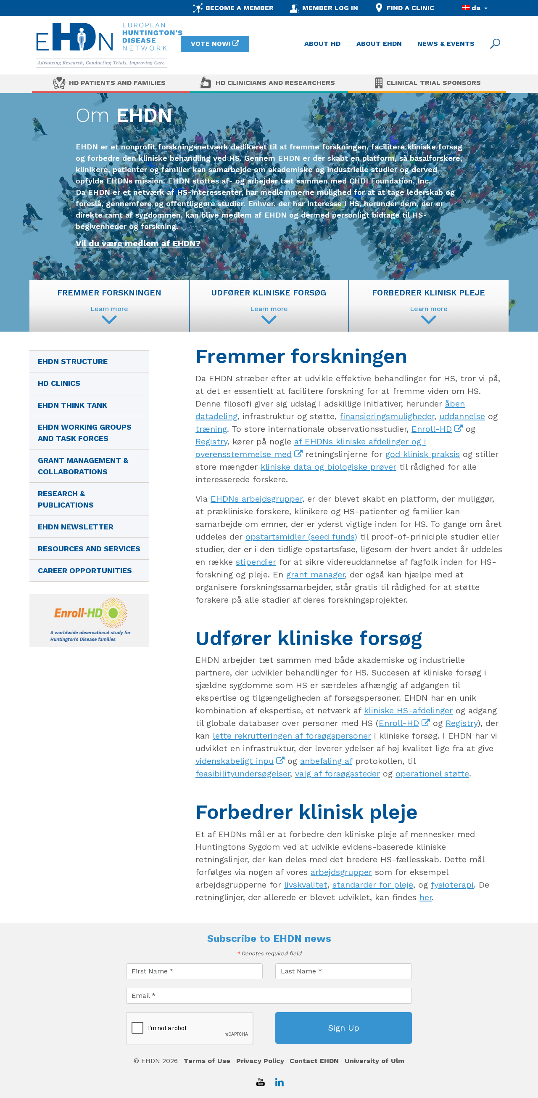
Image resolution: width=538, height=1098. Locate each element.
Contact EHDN (314, 1061)
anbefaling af (326, 761)
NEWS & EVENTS (446, 44)
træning (211, 429)
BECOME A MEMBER (240, 8)
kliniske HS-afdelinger (408, 710)
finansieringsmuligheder (387, 416)
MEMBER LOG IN (330, 8)
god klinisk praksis (422, 454)
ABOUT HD (322, 44)
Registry (211, 441)
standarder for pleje (372, 885)
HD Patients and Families (117, 83)
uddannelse (462, 416)
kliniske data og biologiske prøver (328, 467)
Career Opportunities (85, 570)
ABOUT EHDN (379, 44)
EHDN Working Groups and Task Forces (85, 433)
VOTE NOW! (211, 44)
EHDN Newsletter (75, 526)
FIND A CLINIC (410, 8)
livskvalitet (305, 885)
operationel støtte (432, 773)
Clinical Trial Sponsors (433, 83)
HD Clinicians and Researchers (275, 83)
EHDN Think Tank (72, 405)
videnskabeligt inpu (234, 761)
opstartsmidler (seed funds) (301, 537)
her (425, 897)
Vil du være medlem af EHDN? (138, 243)
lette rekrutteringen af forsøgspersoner (292, 736)
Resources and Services (89, 548)
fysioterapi (452, 885)
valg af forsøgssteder (337, 773)
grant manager (315, 574)
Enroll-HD (431, 429)
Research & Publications (66, 499)
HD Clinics (59, 383)
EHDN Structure (73, 361)
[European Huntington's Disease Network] (109, 45)
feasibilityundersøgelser (242, 773)
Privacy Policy (260, 1061)
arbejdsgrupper (341, 872)
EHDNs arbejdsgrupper (256, 499)
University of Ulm (374, 1061)
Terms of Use (207, 1061)
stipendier (256, 562)
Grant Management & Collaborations (83, 466)
